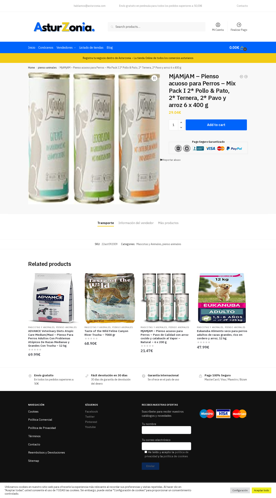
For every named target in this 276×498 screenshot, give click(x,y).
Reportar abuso (171, 159)
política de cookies (175, 456)
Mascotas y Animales (148, 244)
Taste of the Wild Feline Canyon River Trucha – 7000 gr (106, 333)
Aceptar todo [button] (261, 490)
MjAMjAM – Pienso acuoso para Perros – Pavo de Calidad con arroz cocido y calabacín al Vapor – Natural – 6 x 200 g (165, 336)
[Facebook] (31, 5)
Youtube (90, 427)
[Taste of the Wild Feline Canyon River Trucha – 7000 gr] (109, 298)
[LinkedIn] (38, 5)
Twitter (90, 416)
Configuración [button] (240, 490)
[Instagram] (45, 5)
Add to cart (216, 125)
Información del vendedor (136, 223)
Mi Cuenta (218, 30)
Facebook (91, 411)
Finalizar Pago (239, 30)
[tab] (105, 220)
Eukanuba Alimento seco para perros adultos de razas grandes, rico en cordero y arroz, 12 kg (222, 334)
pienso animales (47, 67)
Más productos (168, 223)
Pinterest (91, 422)
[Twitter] (51, 5)
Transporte (105, 223)
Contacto (242, 6)
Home (31, 67)
